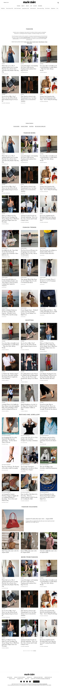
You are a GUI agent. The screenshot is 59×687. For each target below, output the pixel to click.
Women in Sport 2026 (9, 8)
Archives (34, 650)
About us (27, 678)
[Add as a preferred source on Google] (42, 682)
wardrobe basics (27, 37)
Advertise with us (48, 677)
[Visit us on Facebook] (27, 681)
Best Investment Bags (40, 8)
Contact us (29, 677)
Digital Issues (53, 8)
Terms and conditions (38, 677)
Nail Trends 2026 (33, 8)
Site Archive (9, 677)
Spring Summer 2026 (25, 8)
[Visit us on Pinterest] (30, 681)
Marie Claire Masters (17, 8)
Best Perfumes (47, 8)
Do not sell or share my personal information (40, 678)
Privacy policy (12, 678)
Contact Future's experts (19, 677)
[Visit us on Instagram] (24, 681)
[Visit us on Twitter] (21, 681)
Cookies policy (20, 678)
